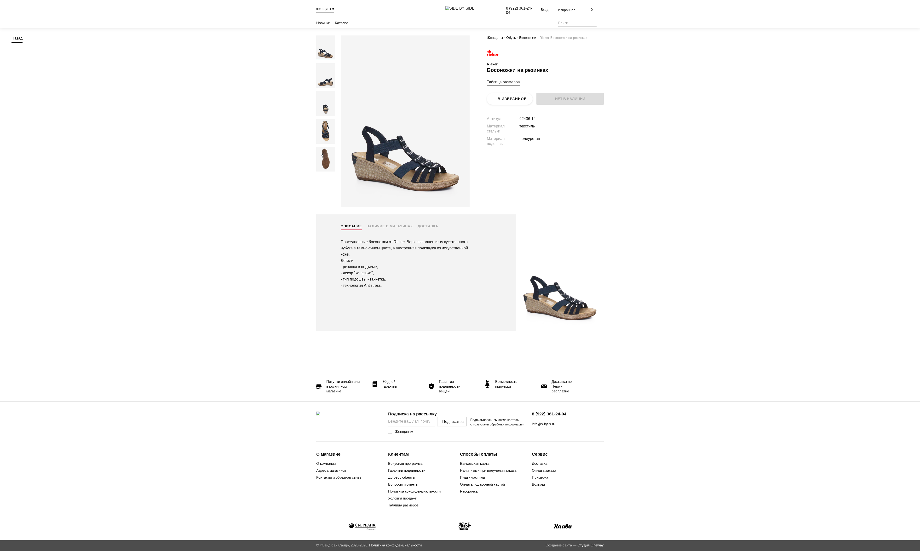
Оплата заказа (544, 470)
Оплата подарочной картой (482, 484)
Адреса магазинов (331, 470)
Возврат (538, 484)
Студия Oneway (590, 545)
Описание (351, 226)
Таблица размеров (503, 82)
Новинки (323, 23)
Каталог (341, 23)
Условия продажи (402, 498)
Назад (17, 38)
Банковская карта (474, 463)
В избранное (512, 99)
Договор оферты (401, 477)
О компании (326, 463)
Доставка (428, 226)
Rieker (492, 64)
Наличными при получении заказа (488, 470)
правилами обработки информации (498, 424)
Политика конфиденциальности (414, 491)
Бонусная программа (405, 463)
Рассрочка (468, 491)
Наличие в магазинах (390, 226)
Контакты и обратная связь (338, 477)
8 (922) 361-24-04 (549, 414)
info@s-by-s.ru (543, 424)
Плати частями (472, 477)
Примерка (540, 477)
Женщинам (325, 9)
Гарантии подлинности (406, 470)
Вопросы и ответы (403, 484)
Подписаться (454, 421)
